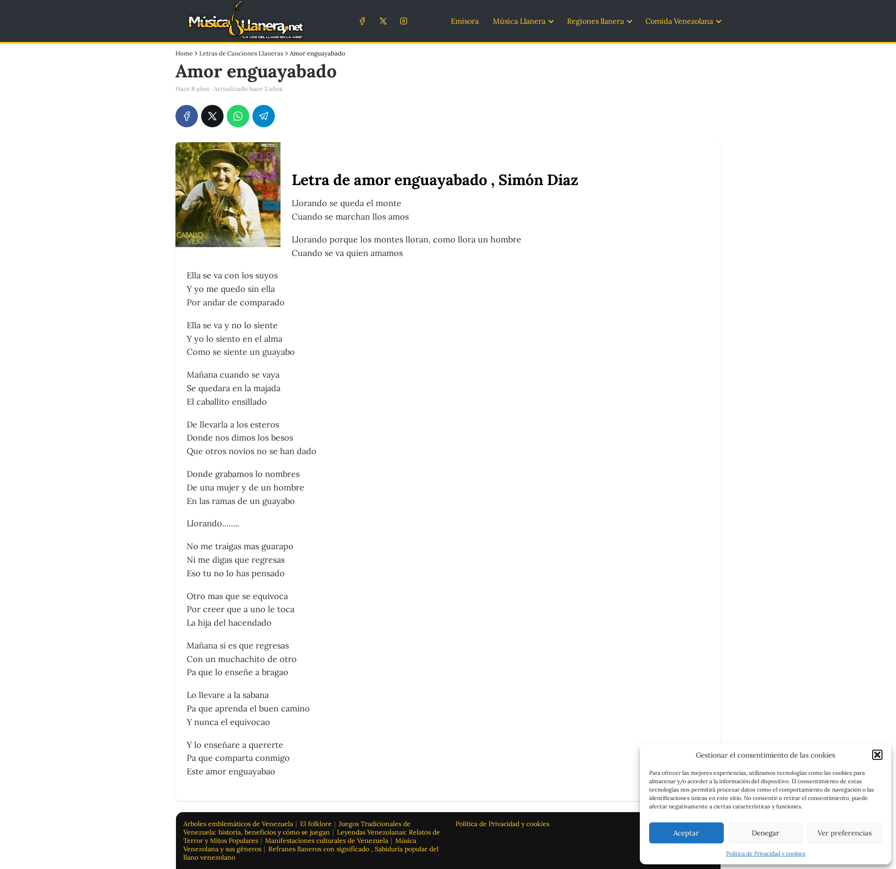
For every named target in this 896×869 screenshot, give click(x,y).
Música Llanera (519, 21)
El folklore (316, 824)
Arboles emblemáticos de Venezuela (238, 824)
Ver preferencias (845, 832)
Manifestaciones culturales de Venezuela (326, 840)
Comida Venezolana (679, 21)
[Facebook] (362, 21)
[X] (383, 21)
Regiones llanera (595, 21)
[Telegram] (263, 116)
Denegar (765, 832)
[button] (877, 754)
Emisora (465, 21)
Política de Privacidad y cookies (765, 853)
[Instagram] (403, 21)
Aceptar (686, 832)
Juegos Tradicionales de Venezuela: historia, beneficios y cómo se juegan (297, 828)
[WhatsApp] (238, 116)
